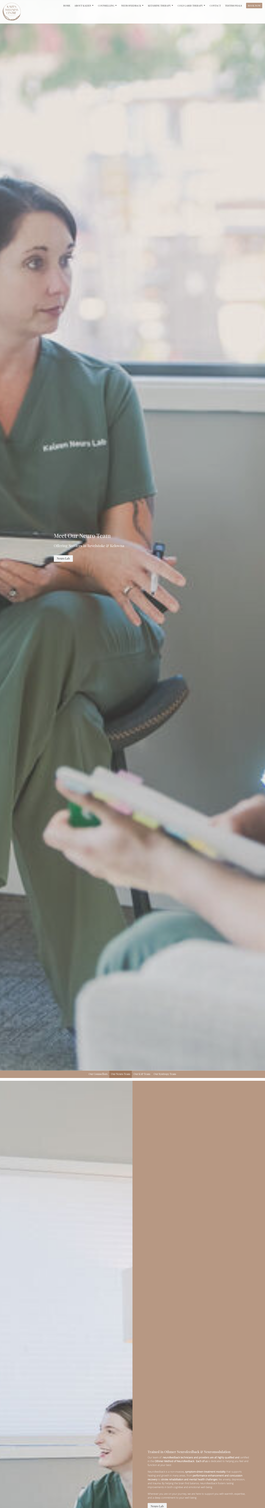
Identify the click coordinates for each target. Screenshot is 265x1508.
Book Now (254, 5)
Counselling (106, 5)
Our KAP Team (142, 1074)
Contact (215, 5)
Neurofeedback (131, 5)
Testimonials (233, 5)
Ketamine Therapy (159, 5)
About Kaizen (82, 5)
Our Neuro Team (120, 1074)
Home (66, 5)
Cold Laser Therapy (190, 5)
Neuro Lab (63, 558)
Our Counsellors (98, 1074)
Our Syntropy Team (165, 1074)
